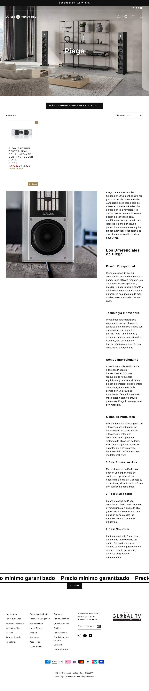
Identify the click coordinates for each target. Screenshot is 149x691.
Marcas (9, 633)
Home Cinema (36, 628)
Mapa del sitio (36, 646)
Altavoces (34, 637)
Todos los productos (39, 614)
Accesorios (35, 642)
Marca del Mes (13, 628)
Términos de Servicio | (75, 677)
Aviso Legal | (60, 677)
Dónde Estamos (61, 619)
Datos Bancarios (62, 649)
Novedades (11, 614)
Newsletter (11, 642)
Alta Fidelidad (36, 623)
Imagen (33, 633)
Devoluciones (60, 633)
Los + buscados (13, 619)
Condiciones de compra (61, 638)
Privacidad (89, 677)
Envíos (57, 628)
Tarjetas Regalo (13, 637)
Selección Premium (15, 623)
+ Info (74, 586)
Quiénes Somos (61, 623)
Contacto (58, 614)
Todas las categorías (40, 619)
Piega (13, 163)
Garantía (58, 645)
